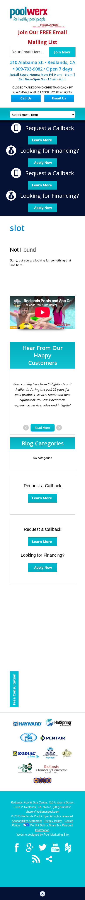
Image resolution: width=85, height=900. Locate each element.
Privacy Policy (53, 820)
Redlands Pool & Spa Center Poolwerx (42, 17)
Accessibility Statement (27, 820)
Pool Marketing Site (56, 834)
